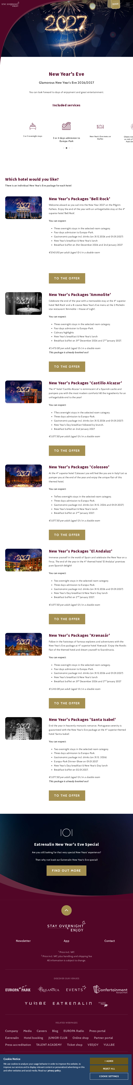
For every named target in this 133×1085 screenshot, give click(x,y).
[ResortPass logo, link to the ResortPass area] (103, 1003)
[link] (66, 910)
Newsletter (23, 941)
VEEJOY (93, 1044)
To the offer (67, 278)
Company (11, 1031)
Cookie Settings (109, 1076)
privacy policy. (54, 1070)
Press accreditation (18, 1044)
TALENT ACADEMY (49, 1044)
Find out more (66, 871)
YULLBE (109, 1044)
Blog (55, 1031)
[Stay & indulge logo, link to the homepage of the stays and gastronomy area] (10, 4)
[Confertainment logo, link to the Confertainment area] (110, 989)
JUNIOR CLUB (58, 1038)
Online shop (81, 1038)
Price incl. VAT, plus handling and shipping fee (67, 956)
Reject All (109, 1068)
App (66, 941)
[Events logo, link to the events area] (76, 989)
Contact (109, 941)
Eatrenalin (12, 1038)
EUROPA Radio (74, 1031)
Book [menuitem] (115, 3)
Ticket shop (75, 1044)
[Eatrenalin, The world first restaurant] (72, 1003)
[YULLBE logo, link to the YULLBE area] (35, 1003)
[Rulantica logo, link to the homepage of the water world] (48, 989)
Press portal (97, 1031)
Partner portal (103, 1038)
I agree (109, 1061)
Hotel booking (33, 1038)
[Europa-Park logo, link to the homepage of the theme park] (18, 989)
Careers (42, 1031)
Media (27, 1031)
